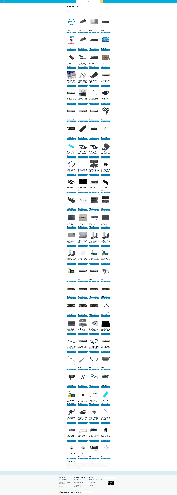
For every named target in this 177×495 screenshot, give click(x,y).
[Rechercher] (101, 1)
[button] (111, 478)
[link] (71, 25)
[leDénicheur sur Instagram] (80, 492)
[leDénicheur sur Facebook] (78, 492)
